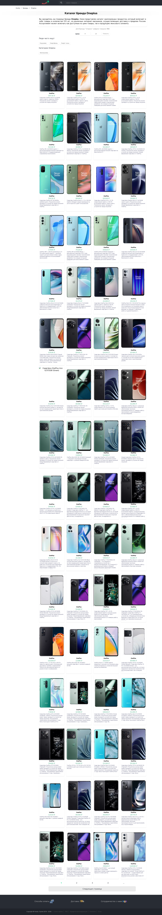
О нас (100, 911)
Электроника (44, 53)
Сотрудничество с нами (111, 901)
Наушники (43, 43)
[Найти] (61, 3)
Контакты (93, 911)
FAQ (66, 911)
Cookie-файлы (58, 911)
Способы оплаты (41, 901)
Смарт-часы (65, 43)
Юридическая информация (78, 911)
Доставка (75, 901)
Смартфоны (54, 43)
